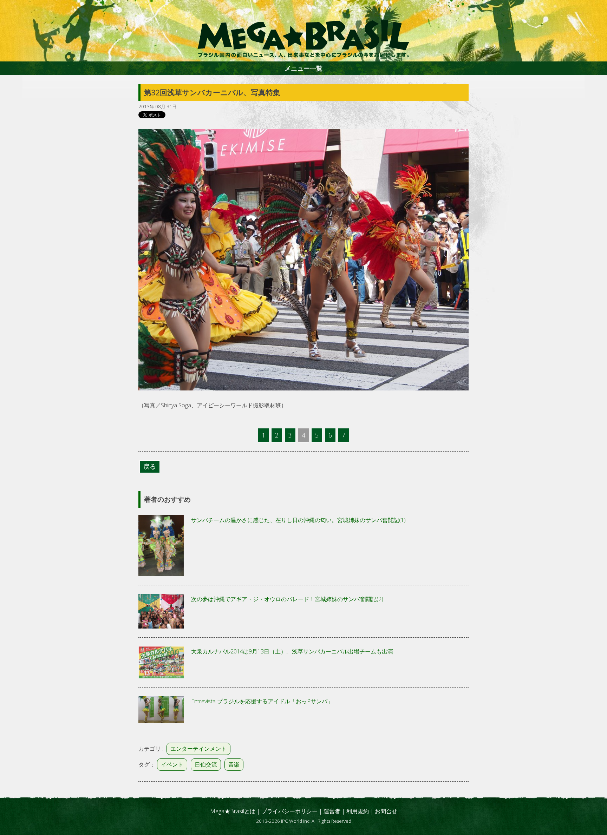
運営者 (332, 811)
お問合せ (386, 811)
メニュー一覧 (303, 68)
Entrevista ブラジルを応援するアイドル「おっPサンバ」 (262, 701)
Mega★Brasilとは (232, 811)
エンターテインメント (198, 748)
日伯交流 (206, 764)
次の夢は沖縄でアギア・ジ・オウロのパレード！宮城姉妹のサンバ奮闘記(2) (287, 599)
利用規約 (357, 811)
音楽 (234, 764)
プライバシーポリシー (289, 811)
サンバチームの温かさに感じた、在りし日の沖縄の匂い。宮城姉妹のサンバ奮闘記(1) (298, 520)
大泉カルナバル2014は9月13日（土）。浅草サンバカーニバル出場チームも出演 (292, 651)
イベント (172, 764)
